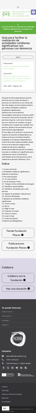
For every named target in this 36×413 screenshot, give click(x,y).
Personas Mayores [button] (19, 81)
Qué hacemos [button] (6, 316)
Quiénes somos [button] (7, 312)
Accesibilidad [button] (6, 402)
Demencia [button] (26, 78)
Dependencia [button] (8, 81)
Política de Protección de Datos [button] (12, 394)
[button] (33, 12)
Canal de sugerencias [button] (11, 381)
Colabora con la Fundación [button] (16, 278)
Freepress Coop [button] (18, 409)
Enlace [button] (18, 57)
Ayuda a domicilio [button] (9, 78)
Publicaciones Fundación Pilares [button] (16, 245)
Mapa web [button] (5, 398)
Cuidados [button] (19, 78)
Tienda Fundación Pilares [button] (16, 233)
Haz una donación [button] (16, 288)
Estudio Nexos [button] (27, 409)
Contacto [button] (5, 387)
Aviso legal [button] (5, 390)
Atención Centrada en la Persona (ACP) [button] (16, 76)
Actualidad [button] (5, 320)
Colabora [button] (5, 325)
